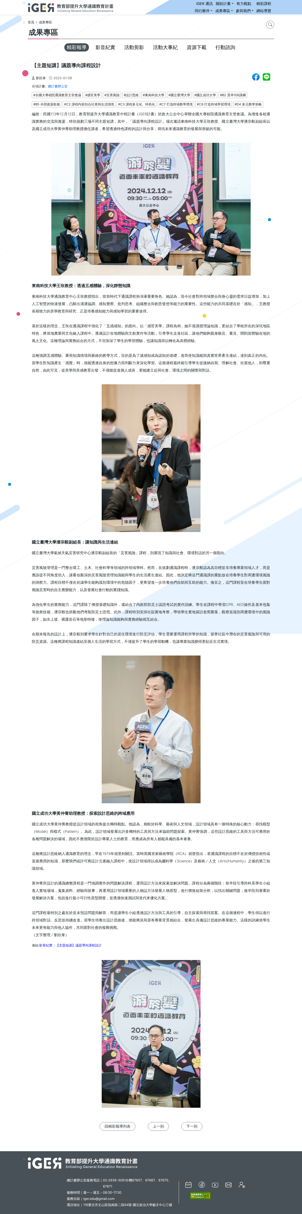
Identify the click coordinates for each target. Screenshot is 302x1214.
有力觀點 (243, 3)
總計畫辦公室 (58, 86)
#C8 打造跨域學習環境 (214, 104)
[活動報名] (242, 1185)
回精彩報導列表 (117, 1126)
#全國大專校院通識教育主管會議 (57, 95)
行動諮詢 (225, 47)
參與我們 (243, 11)
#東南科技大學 (153, 95)
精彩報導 (76, 47)
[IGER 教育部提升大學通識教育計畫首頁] (82, 1163)
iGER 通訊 (204, 3)
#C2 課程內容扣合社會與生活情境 (89, 104)
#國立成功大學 (205, 95)
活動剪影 (134, 47)
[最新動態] (188, 1185)
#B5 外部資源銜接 (46, 104)
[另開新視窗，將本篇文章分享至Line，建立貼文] (266, 77)
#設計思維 (131, 95)
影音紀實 (105, 47)
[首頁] (70, 7)
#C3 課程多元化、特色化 (136, 104)
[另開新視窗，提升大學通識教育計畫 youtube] (215, 1184)
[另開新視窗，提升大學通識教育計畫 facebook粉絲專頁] (202, 1185)
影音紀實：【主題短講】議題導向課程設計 (70, 945)
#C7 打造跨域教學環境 (176, 104)
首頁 (31, 22)
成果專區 (222, 11)
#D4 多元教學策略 (248, 104)
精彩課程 (263, 3)
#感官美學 (92, 95)
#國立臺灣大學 (179, 95)
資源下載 (196, 47)
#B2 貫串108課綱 (233, 95)
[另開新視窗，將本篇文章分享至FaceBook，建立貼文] (256, 77)
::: (24, 2)
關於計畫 (223, 3)
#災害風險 (112, 95)
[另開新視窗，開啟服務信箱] (228, 1184)
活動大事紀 (165, 47)
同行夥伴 (202, 11)
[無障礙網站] (198, 1195)
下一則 (191, 1126)
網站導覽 (263, 11)
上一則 (158, 1126)
